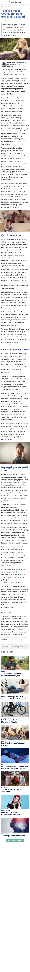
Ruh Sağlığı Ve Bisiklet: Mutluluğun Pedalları (10, 721)
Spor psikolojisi (6, 718)
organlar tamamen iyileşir (11, 337)
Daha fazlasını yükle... (15, 840)
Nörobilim (4, 6)
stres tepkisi (15, 270)
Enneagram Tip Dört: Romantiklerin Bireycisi (10, 814)
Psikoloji (4, 741)
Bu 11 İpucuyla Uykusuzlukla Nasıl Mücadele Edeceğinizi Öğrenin (14, 767)
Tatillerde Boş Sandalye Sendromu (11, 790)
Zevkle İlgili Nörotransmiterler (13, 836)
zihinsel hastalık (12, 414)
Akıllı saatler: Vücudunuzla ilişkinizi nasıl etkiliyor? (12, 675)
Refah (3, 671)
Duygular (4, 787)
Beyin (9, 6)
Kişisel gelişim (5, 810)
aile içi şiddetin (13, 518)
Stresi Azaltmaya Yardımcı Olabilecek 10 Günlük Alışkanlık (13, 698)
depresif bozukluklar (19, 572)
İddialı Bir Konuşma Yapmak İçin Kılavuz (14, 744)
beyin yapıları (16, 141)
